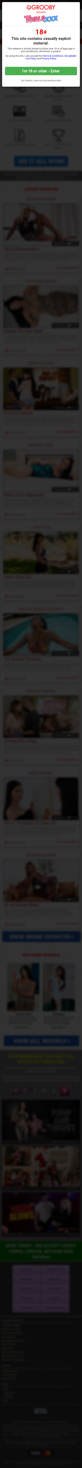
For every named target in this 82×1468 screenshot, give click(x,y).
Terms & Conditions (53, 56)
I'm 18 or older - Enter (41, 71)
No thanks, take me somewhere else (41, 80)
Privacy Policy (49, 58)
